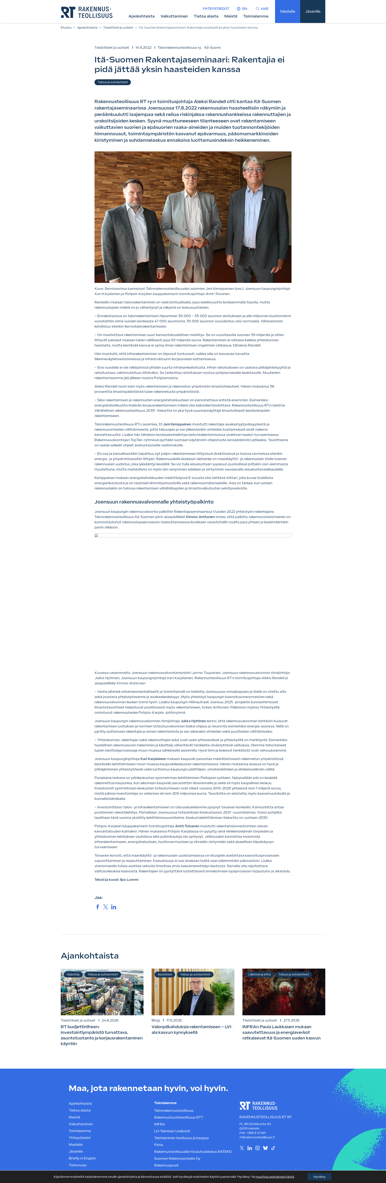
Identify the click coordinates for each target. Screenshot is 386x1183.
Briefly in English (82, 1158)
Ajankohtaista (141, 16)
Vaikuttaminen (174, 16)
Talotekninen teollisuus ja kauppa (181, 1138)
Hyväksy (319, 1176)
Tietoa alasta (206, 16)
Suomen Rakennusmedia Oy (177, 1158)
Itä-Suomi (212, 48)
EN (244, 9)
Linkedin (249, 1148)
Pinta (158, 1145)
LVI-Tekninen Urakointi (172, 1131)
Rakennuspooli (166, 1165)
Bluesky (265, 1148)
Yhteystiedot (215, 9)
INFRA (159, 1124)
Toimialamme (255, 16)
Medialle (287, 11)
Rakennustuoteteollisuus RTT (178, 1117)
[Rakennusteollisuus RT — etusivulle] (87, 12)
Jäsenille (312, 11)
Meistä (230, 16)
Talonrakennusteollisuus (174, 1111)
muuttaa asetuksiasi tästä (275, 1176)
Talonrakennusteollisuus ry (179, 48)
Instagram (257, 1148)
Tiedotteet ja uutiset (118, 27)
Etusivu (66, 27)
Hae (264, 9)
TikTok (273, 1148)
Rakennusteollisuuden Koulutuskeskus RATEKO (193, 1152)
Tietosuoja (77, 1165)
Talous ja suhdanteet (113, 82)
